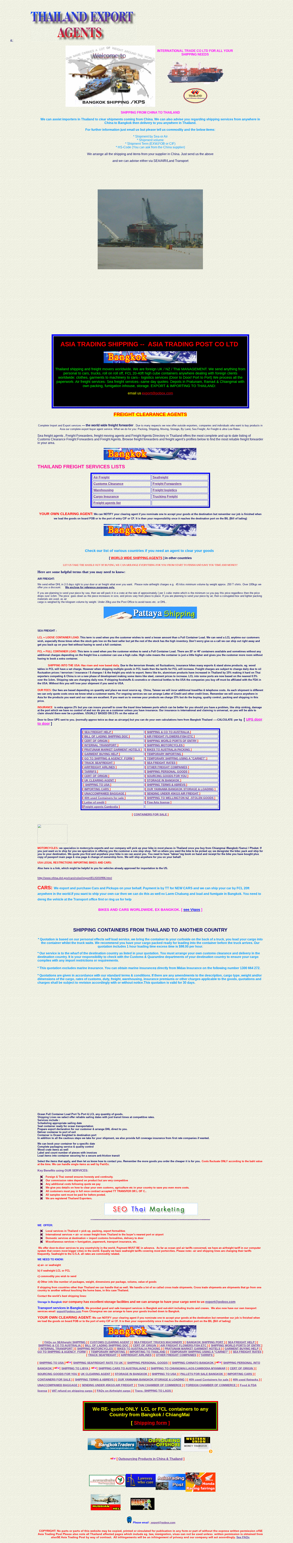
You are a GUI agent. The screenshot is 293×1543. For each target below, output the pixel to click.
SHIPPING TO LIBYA (75, 1368)
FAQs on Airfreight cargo (114, 1390)
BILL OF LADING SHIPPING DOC (106, 736)
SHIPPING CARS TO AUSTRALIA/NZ (122, 1368)
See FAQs (243, 1537)
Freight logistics (165, 490)
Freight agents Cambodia (101, 806)
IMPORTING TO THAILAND (148, 1351)
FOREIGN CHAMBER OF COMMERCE (211, 1385)
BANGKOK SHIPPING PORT (205, 1342)
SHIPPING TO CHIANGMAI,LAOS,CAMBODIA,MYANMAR (188, 1368)
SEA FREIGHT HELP (98, 732)
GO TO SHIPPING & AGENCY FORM (108, 758)
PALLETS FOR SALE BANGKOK (202, 1374)
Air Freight (101, 477)
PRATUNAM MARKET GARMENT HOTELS (112, 749)
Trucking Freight (165, 496)
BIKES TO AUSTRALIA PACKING (169, 749)
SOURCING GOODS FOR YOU (167, 775)
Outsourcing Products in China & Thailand (150, 1459)
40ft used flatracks (246, 1379)
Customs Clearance (108, 483)
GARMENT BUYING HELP (101, 754)
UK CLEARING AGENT (99, 780)
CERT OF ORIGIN (96, 740)
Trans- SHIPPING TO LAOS (153, 1390)
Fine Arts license (158, 802)
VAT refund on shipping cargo (72, 1390)
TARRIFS (90, 771)
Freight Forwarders (167, 483)
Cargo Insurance (106, 496)
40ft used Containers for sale (104, 797)
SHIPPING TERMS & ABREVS (166, 784)
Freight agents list (107, 503)
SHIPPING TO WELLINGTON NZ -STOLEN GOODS (180, 797)
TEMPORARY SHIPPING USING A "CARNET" (176, 758)
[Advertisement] (116, 302)
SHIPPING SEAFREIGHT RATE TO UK (98, 1362)
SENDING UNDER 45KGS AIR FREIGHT (173, 793)
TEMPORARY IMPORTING (164, 754)
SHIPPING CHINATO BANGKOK (193, 1362)
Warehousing (103, 490)
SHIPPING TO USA (97, 784)
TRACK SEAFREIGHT (99, 762)
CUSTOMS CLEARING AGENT (110, 1342)
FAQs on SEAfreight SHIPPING (65, 1342)
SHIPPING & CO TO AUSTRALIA (168, 732)
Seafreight (160, 477)
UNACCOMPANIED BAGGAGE (104, 793)
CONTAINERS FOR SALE (151, 814)
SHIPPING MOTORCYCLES (165, 745)
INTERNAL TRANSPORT (100, 745)
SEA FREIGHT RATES (161, 762)
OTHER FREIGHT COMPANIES (167, 767)
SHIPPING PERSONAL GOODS (167, 771)
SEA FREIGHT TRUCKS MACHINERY (158, 1342)
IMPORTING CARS (97, 789)
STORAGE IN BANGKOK (163, 780)
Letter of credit (94, 802)
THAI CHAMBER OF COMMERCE (160, 1385)
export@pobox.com (220, 1301)
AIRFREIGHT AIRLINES (99, 767)
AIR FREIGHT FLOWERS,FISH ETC (170, 736)
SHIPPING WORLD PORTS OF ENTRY (172, 740)
